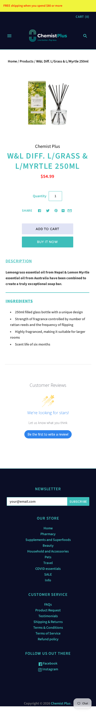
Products (26, 61)
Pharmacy (48, 534)
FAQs (48, 604)
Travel (48, 562)
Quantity (39, 196)
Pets (48, 557)
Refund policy (48, 639)
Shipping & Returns (48, 621)
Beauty (48, 545)
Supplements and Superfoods (48, 539)
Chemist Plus (47, 146)
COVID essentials (48, 568)
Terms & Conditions (48, 627)
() (82, 16)
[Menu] (9, 36)
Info (48, 580)
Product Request (48, 610)
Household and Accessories (48, 551)
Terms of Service (48, 633)
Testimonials (48, 616)
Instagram (50, 669)
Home (12, 61)
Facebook (49, 663)
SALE (48, 574)
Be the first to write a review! (48, 434)
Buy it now (47, 242)
